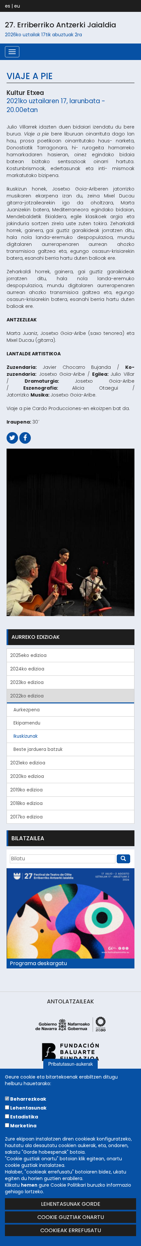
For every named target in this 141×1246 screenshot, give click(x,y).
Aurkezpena (26, 710)
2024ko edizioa (27, 669)
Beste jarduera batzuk (38, 749)
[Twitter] (12, 438)
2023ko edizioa (27, 682)
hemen (29, 1185)
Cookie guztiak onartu (70, 1217)
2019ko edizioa (26, 789)
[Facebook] (25, 438)
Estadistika (23, 1116)
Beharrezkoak (27, 1099)
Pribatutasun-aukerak (70, 1063)
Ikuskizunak (25, 736)
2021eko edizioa (27, 762)
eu (17, 6)
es (7, 6)
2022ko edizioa (27, 696)
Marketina (22, 1125)
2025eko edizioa (28, 655)
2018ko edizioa (26, 803)
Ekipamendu (26, 723)
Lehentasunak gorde (70, 1204)
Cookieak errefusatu (70, 1230)
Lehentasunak (28, 1108)
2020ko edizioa (27, 776)
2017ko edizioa (26, 817)
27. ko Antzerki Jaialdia (60, 25)
